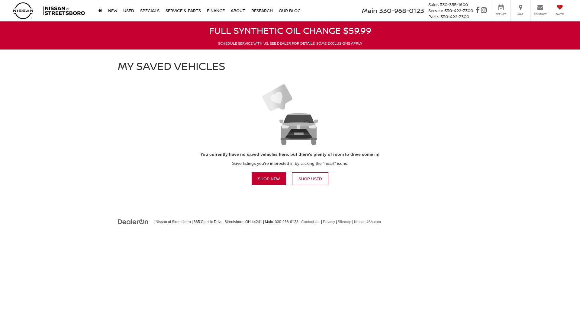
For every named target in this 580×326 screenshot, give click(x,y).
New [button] (112, 10)
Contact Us (310, 222)
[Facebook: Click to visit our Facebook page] (478, 11)
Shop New (269, 178)
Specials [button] (150, 10)
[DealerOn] (133, 221)
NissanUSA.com (367, 222)
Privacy (329, 222)
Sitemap (344, 222)
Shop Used (310, 178)
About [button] (238, 10)
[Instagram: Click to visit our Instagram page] (484, 11)
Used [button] (128, 10)
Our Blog (290, 10)
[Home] (100, 10)
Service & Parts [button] (183, 10)
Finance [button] (216, 10)
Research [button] (262, 10)
